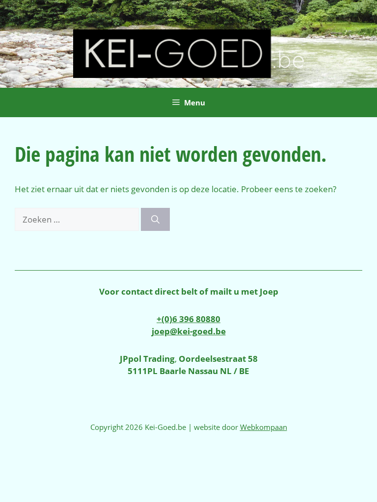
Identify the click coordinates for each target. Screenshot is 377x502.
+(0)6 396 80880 (188, 319)
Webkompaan (263, 427)
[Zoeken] (155, 219)
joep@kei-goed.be (189, 331)
